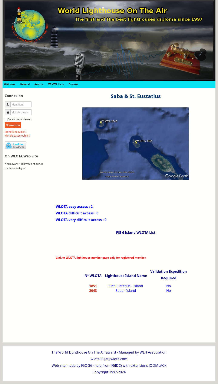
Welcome (9, 84)
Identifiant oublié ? (15, 132)
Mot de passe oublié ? (17, 135)
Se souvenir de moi (20, 119)
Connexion (13, 125)
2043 (93, 290)
